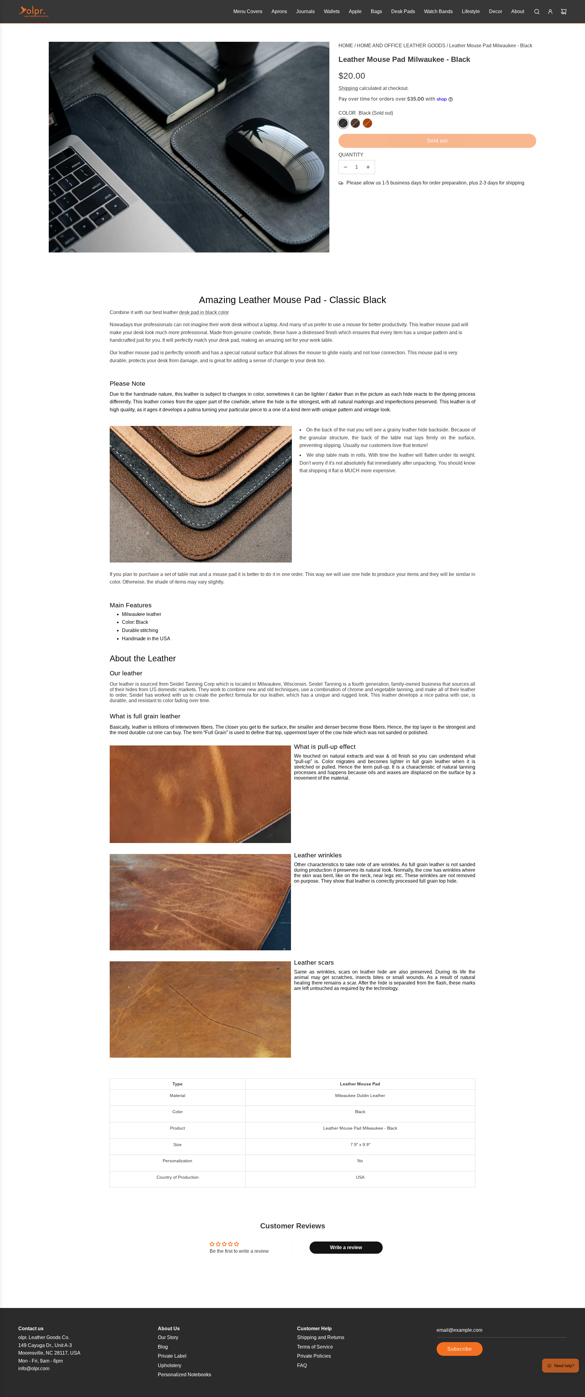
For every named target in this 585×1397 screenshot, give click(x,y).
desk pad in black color (204, 312)
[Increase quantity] (368, 167)
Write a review (346, 1247)
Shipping (348, 88)
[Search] (537, 11)
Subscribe (459, 1349)
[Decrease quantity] (345, 167)
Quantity (351, 154)
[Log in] (550, 11)
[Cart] (563, 11)
